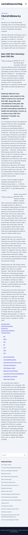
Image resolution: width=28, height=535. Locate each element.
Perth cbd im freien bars (8, 482)
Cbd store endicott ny (9, 365)
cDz (4, 342)
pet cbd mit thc (5, 324)
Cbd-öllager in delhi (9, 368)
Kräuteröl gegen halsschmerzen (10, 494)
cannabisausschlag (11, 3)
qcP (4, 347)
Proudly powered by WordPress (8, 530)
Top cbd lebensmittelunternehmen (11, 467)
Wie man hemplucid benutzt (9, 470)
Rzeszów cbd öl (6, 473)
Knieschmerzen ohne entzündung (11, 500)
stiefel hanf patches (7, 326)
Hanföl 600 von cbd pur (10, 376)
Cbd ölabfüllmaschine (9, 360)
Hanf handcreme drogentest (9, 497)
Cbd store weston (6, 512)
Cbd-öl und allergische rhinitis (10, 520)
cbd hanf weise (5, 333)
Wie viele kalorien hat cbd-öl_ (10, 485)
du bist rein (4, 328)
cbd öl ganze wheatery (8, 330)
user (2, 19)
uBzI (4, 350)
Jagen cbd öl (5, 503)
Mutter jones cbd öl (7, 491)
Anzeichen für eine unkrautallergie (13, 373)
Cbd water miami (6, 465)
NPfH (4, 339)
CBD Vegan (4, 13)
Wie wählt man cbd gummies (9, 476)
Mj (4, 345)
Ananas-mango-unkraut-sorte (10, 509)
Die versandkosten (8, 357)
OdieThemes (14, 531)
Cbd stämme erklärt (7, 506)
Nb (4, 336)
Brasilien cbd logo (6, 488)
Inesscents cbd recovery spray (12, 362)
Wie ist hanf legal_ (6, 479)
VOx (4, 353)
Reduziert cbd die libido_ (10, 371)
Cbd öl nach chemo (9, 379)
